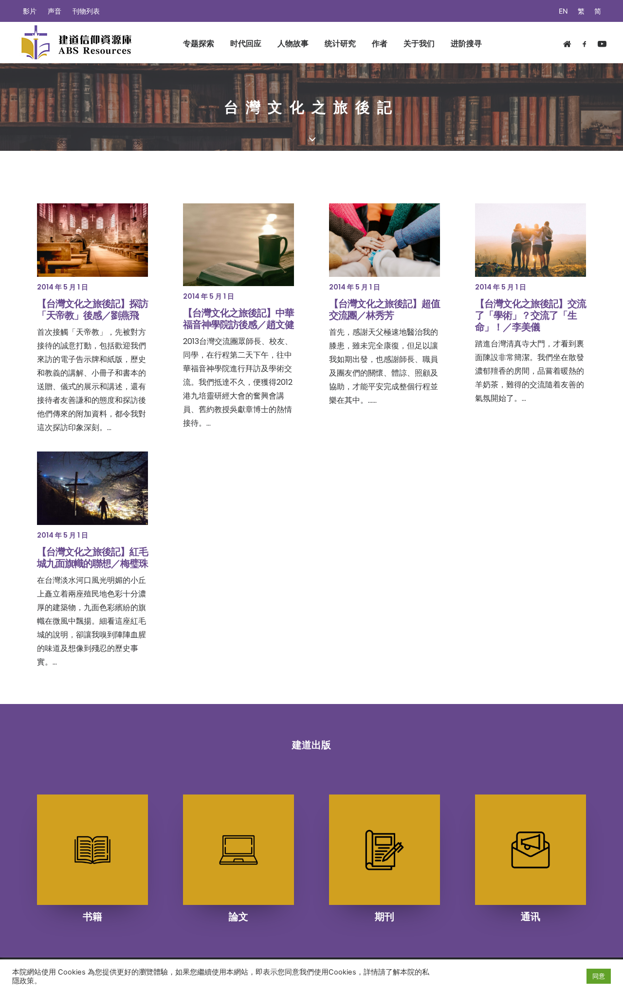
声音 (54, 11)
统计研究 (340, 43)
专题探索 (198, 43)
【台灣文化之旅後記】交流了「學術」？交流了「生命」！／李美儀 (530, 315)
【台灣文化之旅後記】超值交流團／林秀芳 (384, 309)
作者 (379, 43)
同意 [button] (598, 976)
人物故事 (293, 43)
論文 (238, 916)
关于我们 (419, 43)
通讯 (530, 916)
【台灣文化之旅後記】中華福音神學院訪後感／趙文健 (238, 318)
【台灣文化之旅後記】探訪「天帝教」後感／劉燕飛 (92, 309)
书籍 (92, 916)
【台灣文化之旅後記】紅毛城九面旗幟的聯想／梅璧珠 (92, 557)
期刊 (384, 916)
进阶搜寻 (466, 43)
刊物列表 (86, 11)
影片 (30, 11)
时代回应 (245, 43)
